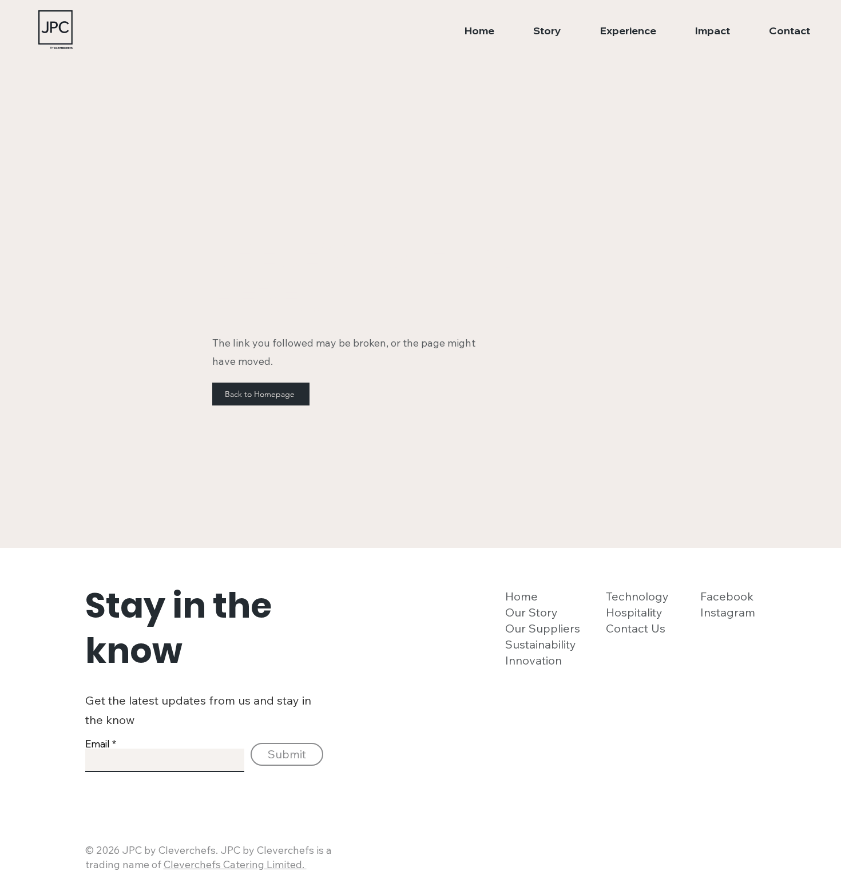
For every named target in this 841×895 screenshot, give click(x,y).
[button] (536, 30)
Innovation (533, 660)
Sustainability (540, 644)
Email (97, 744)
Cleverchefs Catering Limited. (235, 864)
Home (521, 596)
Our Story (531, 612)
